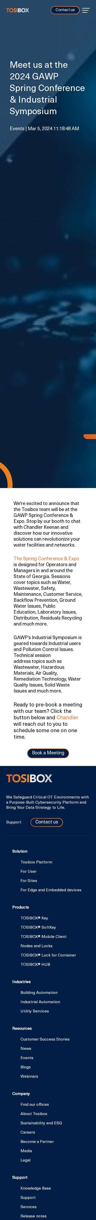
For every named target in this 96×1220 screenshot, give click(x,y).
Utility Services (34, 1011)
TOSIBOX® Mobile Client (43, 937)
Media (26, 1151)
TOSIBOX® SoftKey (38, 928)
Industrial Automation (40, 1002)
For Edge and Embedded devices (50, 890)
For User (28, 872)
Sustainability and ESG (41, 1123)
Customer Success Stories (45, 1039)
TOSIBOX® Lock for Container (48, 955)
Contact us (65, 10)
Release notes (33, 1216)
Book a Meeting (48, 753)
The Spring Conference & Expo (46, 559)
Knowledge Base (35, 1188)
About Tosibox (33, 1114)
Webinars (29, 1077)
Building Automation (39, 993)
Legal (25, 1160)
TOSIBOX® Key (34, 918)
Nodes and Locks (36, 946)
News (25, 1049)
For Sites (28, 881)
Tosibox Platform (36, 862)
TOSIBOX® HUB (35, 965)
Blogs (25, 1067)
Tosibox (17, 10)
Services (28, 1207)
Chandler (67, 718)
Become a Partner (37, 1142)
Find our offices (34, 1105)
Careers (27, 1133)
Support (14, 822)
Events (26, 1058)
